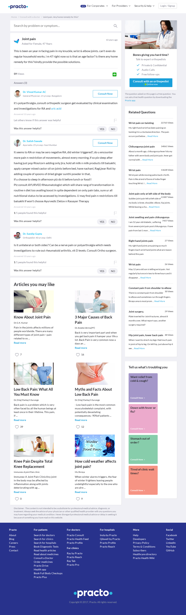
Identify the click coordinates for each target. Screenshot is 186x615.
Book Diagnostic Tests (46, 546)
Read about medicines (46, 554)
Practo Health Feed (78, 538)
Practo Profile (75, 542)
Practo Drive (41, 565)
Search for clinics (43, 538)
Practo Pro (73, 564)
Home (14, 17)
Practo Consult (75, 535)
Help (135, 535)
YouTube (171, 546)
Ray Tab (71, 560)
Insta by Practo (108, 535)
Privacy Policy (141, 542)
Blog (11, 538)
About (12, 535)
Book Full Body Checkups (48, 573)
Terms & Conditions (144, 546)
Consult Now (105, 93)
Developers (139, 538)
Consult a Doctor (43, 558)
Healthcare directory (145, 554)
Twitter (170, 538)
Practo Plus (40, 577)
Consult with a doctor (30, 17)
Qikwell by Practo (110, 538)
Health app (40, 569)
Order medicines (43, 561)
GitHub (170, 550)
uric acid (56, 108)
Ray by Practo (74, 553)
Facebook (171, 535)
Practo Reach (74, 557)
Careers (13, 542)
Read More (152, 136)
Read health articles (45, 550)
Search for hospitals (45, 542)
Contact (13, 550)
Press (12, 546)
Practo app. (130, 100)
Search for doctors (44, 535)
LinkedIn (171, 542)
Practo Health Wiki (144, 558)
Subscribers (139, 550)
